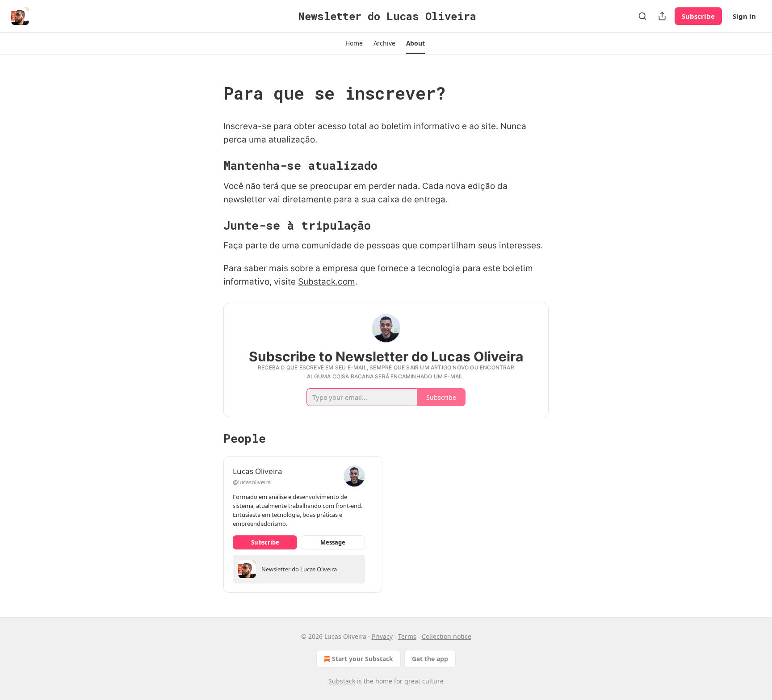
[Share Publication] (662, 16)
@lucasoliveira (252, 482)
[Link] (211, 93)
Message (332, 542)
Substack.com (326, 282)
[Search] (642, 16)
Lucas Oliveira (257, 471)
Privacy (382, 636)
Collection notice (446, 636)
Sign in (744, 16)
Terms (407, 636)
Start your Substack (362, 658)
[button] (354, 43)
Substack (341, 681)
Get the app (430, 658)
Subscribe (698, 16)
